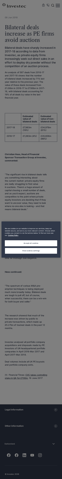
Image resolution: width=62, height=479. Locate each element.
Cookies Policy (13, 235)
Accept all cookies (31, 243)
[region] (31, 239)
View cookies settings (31, 251)
